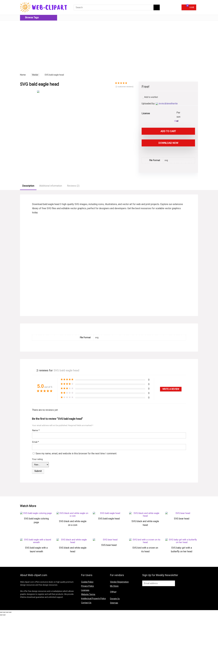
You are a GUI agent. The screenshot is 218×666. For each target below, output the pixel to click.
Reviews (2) (73, 185)
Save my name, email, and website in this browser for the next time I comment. (76, 453)
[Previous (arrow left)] (1, 614)
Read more (36, 531)
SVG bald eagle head (109, 518)
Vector (35, 75)
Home (23, 75)
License (146, 113)
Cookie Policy (87, 582)
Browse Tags (31, 17)
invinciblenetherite (168, 103)
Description (28, 185)
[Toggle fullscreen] (7, 612)
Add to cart (168, 131)
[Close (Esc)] (1, 612)
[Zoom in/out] (10, 612)
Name (36, 430)
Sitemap (114, 603)
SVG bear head (181, 518)
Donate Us (115, 598)
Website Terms (88, 594)
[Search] (156, 7)
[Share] (4, 612)
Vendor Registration (119, 582)
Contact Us (86, 602)
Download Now (168, 142)
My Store (114, 586)
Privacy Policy (87, 586)
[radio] (178, 113)
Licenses (85, 590)
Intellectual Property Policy (93, 598)
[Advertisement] (45, 44)
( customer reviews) (124, 86)
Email (35, 442)
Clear (176, 121)
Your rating (37, 459)
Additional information (50, 185)
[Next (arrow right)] (4, 614)
